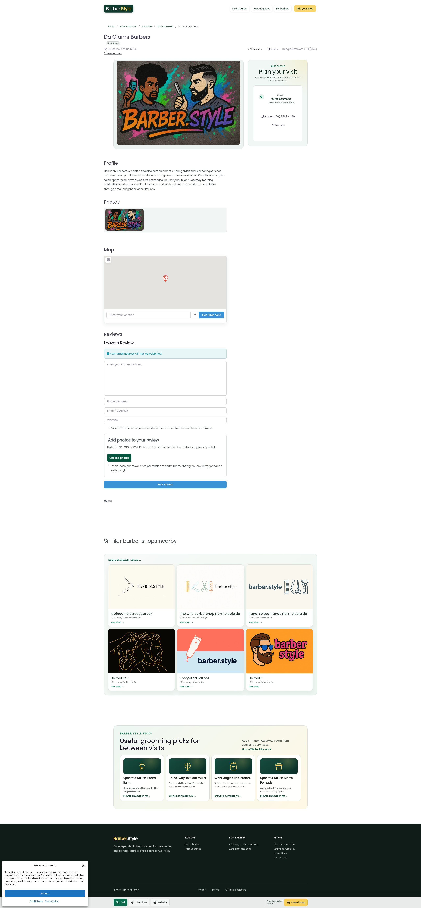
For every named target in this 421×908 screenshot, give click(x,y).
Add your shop (305, 8)
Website (279, 125)
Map (109, 250)
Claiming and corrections (243, 844)
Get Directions (211, 315)
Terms (215, 889)
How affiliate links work (256, 749)
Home (111, 26)
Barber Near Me (128, 26)
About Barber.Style (284, 844)
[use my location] (194, 315)
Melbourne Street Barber (131, 613)
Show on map (113, 53)
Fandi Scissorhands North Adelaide (278, 613)
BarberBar (119, 678)
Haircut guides (262, 8)
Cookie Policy (36, 901)
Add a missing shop (240, 848)
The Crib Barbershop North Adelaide (210, 613)
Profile (111, 163)
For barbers (282, 8)
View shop (117, 622)
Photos (112, 202)
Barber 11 (256, 678)
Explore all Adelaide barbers (124, 560)
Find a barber (239, 8)
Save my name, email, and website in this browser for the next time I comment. (162, 428)
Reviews (113, 334)
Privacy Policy (51, 901)
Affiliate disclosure (235, 889)
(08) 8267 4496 (284, 116)
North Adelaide (165, 26)
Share (274, 49)
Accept (45, 893)
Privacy (202, 889)
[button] (83, 865)
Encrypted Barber (194, 678)
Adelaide (147, 26)
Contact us (280, 857)
